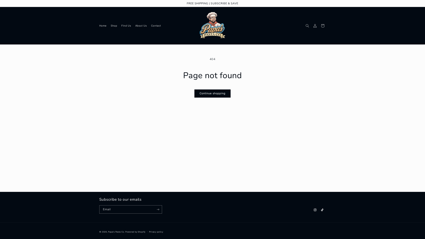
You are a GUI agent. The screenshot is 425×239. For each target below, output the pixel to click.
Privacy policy (156, 232)
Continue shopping (212, 93)
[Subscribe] (158, 209)
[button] (307, 26)
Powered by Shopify (135, 232)
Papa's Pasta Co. (116, 232)
